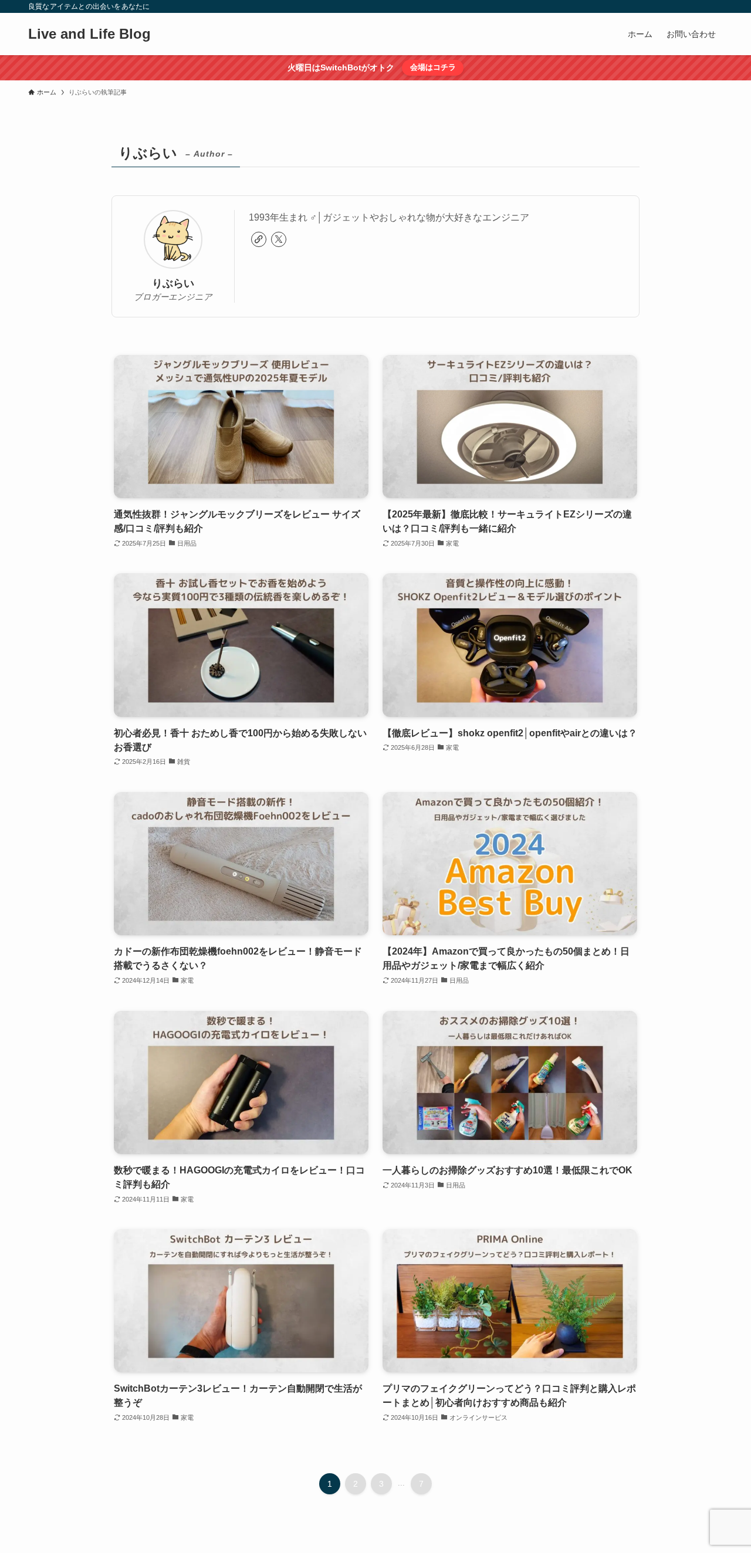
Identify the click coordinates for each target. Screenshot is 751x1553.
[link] (258, 239)
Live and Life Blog (89, 34)
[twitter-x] (278, 239)
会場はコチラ (433, 67)
